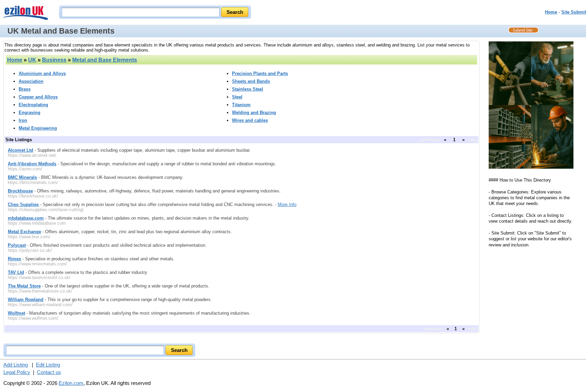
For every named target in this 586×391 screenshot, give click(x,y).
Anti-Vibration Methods (32, 163)
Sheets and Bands (251, 81)
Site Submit (573, 12)
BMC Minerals (22, 177)
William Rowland (25, 299)
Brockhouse (20, 190)
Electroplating (33, 104)
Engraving (29, 112)
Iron (23, 120)
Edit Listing (48, 365)
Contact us (49, 372)
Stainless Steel (247, 89)
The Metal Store (24, 285)
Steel (237, 96)
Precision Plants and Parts (260, 73)
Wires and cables (250, 120)
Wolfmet (16, 313)
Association (31, 81)
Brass (25, 89)
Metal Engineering (38, 128)
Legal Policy (16, 372)
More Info (287, 204)
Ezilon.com (71, 383)
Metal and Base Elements (104, 60)
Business (54, 60)
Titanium (241, 104)
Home (551, 12)
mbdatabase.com (26, 218)
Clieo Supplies (23, 204)
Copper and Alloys (38, 96)
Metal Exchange (24, 231)
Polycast (17, 245)
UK (32, 60)
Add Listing (15, 365)
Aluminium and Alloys (42, 73)
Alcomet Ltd (20, 150)
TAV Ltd (16, 272)
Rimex (14, 258)
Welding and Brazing (254, 112)
